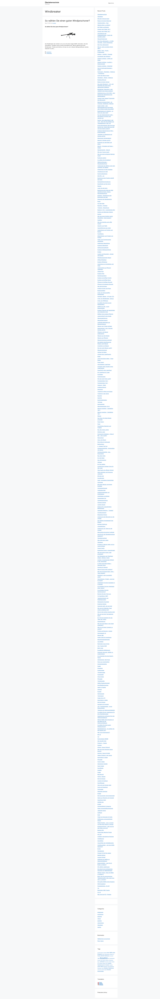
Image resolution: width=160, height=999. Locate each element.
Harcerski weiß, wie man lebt (105, 606)
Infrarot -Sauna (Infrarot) (104, 747)
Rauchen (100, 395)
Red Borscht (101, 774)
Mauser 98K (101, 635)
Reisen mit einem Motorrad (104, 20)
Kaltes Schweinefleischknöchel (105, 808)
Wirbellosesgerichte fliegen (104, 257)
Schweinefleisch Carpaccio (104, 806)
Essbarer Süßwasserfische (104, 249)
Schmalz (100, 689)
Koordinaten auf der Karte (104, 184)
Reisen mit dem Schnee (103, 82)
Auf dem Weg (101, 203)
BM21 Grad (100, 648)
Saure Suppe (101, 766)
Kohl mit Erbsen (101, 702)
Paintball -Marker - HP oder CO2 (106, 296)
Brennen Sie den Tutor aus (104, 594)
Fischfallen (100, 374)
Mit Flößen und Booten (103, 27)
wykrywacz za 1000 (101, 969)
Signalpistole (101, 851)
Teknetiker (107, 964)
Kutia (99, 814)
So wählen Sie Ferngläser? (104, 160)
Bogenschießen (101, 290)
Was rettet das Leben (103, 540)
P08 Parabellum (102, 884)
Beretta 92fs (101, 830)
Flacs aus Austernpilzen (103, 662)
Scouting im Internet (103, 567)
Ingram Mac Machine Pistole (105, 832)
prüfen (99, 966)
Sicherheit (105, 952)
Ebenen (99, 186)
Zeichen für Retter (102, 352)
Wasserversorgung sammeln (105, 340)
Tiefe (99, 958)
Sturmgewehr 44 (102, 633)
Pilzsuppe (100, 679)
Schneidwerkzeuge (102, 488)
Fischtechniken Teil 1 (103, 383)
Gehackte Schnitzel (102, 791)
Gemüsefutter (101, 404)
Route (99, 201)
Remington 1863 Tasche (104, 890)
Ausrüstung (48, 51)
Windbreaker (49, 53)
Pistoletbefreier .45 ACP (104, 886)
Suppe (99, 666)
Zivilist (103, 954)
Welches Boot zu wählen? (104, 25)
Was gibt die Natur (102, 286)
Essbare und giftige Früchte (104, 278)
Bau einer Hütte (101, 455)
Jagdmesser (102, 961)
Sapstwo (109, 963)
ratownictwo (101, 923)
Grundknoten (101, 478)
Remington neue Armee (103, 643)
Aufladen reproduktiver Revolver (106, 836)
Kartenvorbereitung (102, 173)
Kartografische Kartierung (104, 181)
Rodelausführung (102, 79)
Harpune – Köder (102, 385)
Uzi (98, 736)
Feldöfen (100, 220)
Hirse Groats (101, 676)
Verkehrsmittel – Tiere (103, 23)
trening (99, 927)
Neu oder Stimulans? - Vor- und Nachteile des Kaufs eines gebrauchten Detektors (106, 85)
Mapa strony (111, 3)
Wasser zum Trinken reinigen (105, 326)
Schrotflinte (100, 840)
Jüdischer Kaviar (102, 810)
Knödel (99, 793)
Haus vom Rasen (102, 440)
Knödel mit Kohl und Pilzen (104, 288)
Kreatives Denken (102, 604)
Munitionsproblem (102, 275)
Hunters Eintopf (101, 857)
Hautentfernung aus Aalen (104, 228)
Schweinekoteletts (102, 664)
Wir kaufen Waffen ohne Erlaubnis (106, 881)
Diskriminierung (101, 621)
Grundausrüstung (102, 512)
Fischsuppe (100, 789)
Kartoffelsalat (101, 783)
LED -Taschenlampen (111, 958)
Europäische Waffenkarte (104, 650)
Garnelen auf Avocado (103, 704)
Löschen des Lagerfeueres (104, 354)
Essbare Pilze (101, 273)
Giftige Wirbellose (102, 259)
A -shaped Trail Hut (102, 446)
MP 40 (99, 734)
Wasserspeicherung (102, 318)
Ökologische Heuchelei (103, 601)
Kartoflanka (100, 768)
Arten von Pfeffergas (103, 300)
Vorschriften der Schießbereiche (106, 843)
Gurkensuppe (101, 670)
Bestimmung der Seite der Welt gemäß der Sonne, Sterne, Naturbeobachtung (105, 192)
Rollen (99, 356)
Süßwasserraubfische (103, 247)
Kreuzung (104, 963)
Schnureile (100, 482)
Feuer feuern (101, 362)
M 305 (102, 960)
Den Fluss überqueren (103, 44)
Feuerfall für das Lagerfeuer (105, 370)
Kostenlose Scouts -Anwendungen (106, 550)
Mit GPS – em (101, 176)
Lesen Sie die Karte (102, 188)
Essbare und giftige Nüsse (104, 280)
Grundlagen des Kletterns (104, 56)
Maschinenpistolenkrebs (104, 639)
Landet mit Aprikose (103, 781)
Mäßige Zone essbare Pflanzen (105, 314)
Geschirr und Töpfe (102, 225)
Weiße (101, 966)
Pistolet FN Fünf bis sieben (104, 853)
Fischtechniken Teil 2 (103, 381)
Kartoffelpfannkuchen (103, 685)
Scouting (104, 958)
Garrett (102, 955)
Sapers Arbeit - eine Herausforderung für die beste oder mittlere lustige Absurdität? (106, 107)
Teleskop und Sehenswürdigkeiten (106, 710)
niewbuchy (107, 960)
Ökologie (111, 954)
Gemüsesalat (101, 693)
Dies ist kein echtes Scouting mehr (106, 612)
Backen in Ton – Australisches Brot (106, 210)
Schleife (100, 770)
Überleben (100, 16)
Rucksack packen (102, 158)
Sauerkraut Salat (102, 800)
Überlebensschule (52, 2)
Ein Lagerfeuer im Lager (104, 372)
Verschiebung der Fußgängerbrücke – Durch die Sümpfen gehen (105, 35)
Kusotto (99, 691)
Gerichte (100, 398)
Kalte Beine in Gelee (103, 700)
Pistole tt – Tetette (102, 743)
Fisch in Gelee (101, 761)
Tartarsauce (101, 696)
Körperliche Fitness (102, 514)
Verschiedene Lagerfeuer (104, 364)
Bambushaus (101, 444)
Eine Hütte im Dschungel (104, 442)
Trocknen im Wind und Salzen (105, 391)
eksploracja (100, 912)
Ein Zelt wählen (101, 464)
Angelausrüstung (102, 387)
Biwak (108, 952)
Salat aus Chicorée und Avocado (106, 798)
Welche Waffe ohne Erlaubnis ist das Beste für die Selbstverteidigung (106, 721)
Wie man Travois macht (103, 152)
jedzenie (100, 916)
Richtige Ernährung (102, 524)
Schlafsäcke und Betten (103, 496)
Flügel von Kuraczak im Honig (105, 817)
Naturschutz (101, 437)
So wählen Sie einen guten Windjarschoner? (67, 20)
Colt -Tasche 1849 (102, 646)
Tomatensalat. (101, 681)
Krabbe (99, 252)
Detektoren (111, 968)
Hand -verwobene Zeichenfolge (106, 480)
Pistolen (110, 961)
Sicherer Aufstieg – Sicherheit (105, 66)
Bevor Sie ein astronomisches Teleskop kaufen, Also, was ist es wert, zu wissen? (106, 878)
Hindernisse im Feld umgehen (105, 169)
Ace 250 (99, 952)
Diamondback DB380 (103, 739)
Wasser (99, 416)
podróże (100, 920)
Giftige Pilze (101, 271)
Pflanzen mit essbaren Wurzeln (105, 284)
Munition (101, 952)
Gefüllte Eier (101, 802)
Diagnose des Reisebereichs (105, 199)
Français (101, 985)
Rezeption (109, 969)
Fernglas (99, 960)
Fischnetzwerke (101, 376)
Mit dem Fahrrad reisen (103, 18)
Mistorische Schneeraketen (104, 138)
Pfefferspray (107, 955)
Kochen (99, 214)
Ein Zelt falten (101, 458)
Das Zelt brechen (102, 460)
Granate (100, 745)
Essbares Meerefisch (103, 245)
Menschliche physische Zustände (106, 532)
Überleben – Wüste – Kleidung (105, 77)
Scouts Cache (101, 548)
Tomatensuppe (101, 672)
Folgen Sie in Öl (101, 698)
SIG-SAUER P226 (102, 741)
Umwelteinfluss (101, 526)
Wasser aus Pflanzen (103, 338)
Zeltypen (100, 462)
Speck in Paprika (102, 687)
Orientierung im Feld (103, 171)
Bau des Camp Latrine (103, 429)
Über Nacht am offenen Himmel (106, 470)
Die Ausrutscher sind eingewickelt (106, 795)
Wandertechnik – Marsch (104, 150)
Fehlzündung (111, 960)
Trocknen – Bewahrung (103, 207)
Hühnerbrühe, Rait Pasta (104, 659)
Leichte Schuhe (101, 504)
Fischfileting (101, 233)
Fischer (99, 955)
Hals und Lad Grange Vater (104, 785)
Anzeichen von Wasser (103, 346)
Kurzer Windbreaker (111, 966)
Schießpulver (101, 838)
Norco (98, 961)
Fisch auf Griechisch (103, 787)
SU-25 (99, 892)
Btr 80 (99, 848)
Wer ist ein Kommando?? (104, 732)
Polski (100, 982)
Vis (98, 888)
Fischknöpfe (101, 674)
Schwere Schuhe (102, 502)
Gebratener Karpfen (103, 764)
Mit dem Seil (101, 476)
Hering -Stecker (101, 776)
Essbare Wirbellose (102, 262)
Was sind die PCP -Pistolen (104, 894)
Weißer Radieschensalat (104, 683)
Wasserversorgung (102, 350)
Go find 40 (111, 955)
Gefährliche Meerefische (104, 243)
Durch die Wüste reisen (103, 75)
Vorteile (105, 969)
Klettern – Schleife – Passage (105, 54)
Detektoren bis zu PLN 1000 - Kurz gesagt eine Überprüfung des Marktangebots (106, 94)
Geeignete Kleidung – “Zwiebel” (105, 510)
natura (99, 918)
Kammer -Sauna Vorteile (104, 753)
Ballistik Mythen (101, 855)
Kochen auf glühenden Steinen (105, 212)
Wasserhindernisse (102, 39)
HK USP (100, 834)
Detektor (106, 968)
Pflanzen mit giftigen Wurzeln (105, 282)
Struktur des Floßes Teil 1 (104, 31)
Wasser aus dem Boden (103, 335)
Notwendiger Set (102, 498)
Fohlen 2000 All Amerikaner (104, 637)
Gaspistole (106, 961)
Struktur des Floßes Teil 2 (104, 29)
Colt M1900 (100, 641)
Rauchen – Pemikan (102, 205)
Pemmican (100, 389)
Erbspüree (100, 668)
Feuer (99, 424)
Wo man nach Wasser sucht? (105, 348)
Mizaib (104, 960)
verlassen (100, 963)
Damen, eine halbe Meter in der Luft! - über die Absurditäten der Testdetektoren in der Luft (106, 122)
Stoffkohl (100, 812)
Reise (103, 968)
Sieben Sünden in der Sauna (105, 755)
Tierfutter (100, 402)
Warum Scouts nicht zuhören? (105, 569)
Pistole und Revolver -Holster (105, 631)
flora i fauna (101, 941)
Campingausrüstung (103, 500)
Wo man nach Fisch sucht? (104, 378)
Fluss (107, 963)
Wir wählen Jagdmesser (104, 867)
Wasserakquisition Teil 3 (104, 406)
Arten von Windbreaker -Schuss (106, 298)
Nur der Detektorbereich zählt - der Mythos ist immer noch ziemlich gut (105, 116)
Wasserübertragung (102, 320)
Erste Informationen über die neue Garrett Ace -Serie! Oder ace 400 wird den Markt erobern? (106, 127)
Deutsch (101, 984)
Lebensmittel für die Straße (104, 316)
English (100, 983)
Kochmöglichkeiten (102, 400)
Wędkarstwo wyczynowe (104, 938)
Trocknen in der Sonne (103, 393)
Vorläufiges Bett (102, 490)
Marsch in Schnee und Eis (104, 140)
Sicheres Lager (101, 432)
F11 (113, 954)
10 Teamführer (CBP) (103, 596)
